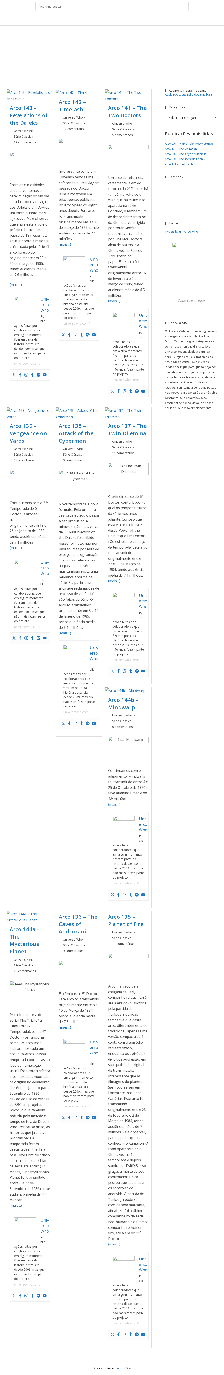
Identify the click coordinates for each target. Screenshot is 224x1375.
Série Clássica (23, 136)
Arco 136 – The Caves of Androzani (78, 924)
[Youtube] (45, 375)
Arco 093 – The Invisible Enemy (185, 159)
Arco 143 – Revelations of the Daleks (29, 115)
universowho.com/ (27, 363)
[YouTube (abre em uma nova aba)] (124, 19)
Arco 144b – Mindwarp (123, 703)
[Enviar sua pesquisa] (184, 6)
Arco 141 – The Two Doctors (127, 111)
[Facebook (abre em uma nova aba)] (104, 19)
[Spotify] (38, 375)
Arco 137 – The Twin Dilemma (127, 429)
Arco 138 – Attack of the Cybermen (76, 433)
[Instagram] (26, 375)
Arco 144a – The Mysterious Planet (25, 940)
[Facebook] (20, 375)
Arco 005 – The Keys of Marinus (185, 154)
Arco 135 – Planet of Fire (126, 920)
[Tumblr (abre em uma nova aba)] (117, 19)
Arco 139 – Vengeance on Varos (28, 433)
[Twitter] (14, 375)
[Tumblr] (32, 375)
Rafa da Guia (123, 1368)
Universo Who (24, 131)
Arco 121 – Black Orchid (180, 164)
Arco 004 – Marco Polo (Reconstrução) (189, 144)
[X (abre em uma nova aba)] (97, 19)
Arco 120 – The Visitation (181, 149)
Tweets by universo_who (181, 231)
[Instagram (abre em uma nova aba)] (110, 19)
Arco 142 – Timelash (72, 105)
